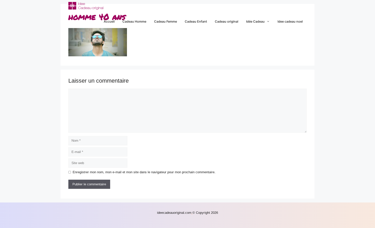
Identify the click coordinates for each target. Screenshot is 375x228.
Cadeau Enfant (196, 21)
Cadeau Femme (165, 21)
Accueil (109, 21)
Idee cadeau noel (290, 21)
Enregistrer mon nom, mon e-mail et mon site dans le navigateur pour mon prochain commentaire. (144, 172)
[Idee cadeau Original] (85, 6)
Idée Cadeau (255, 21)
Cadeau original (226, 21)
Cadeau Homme (134, 21)
